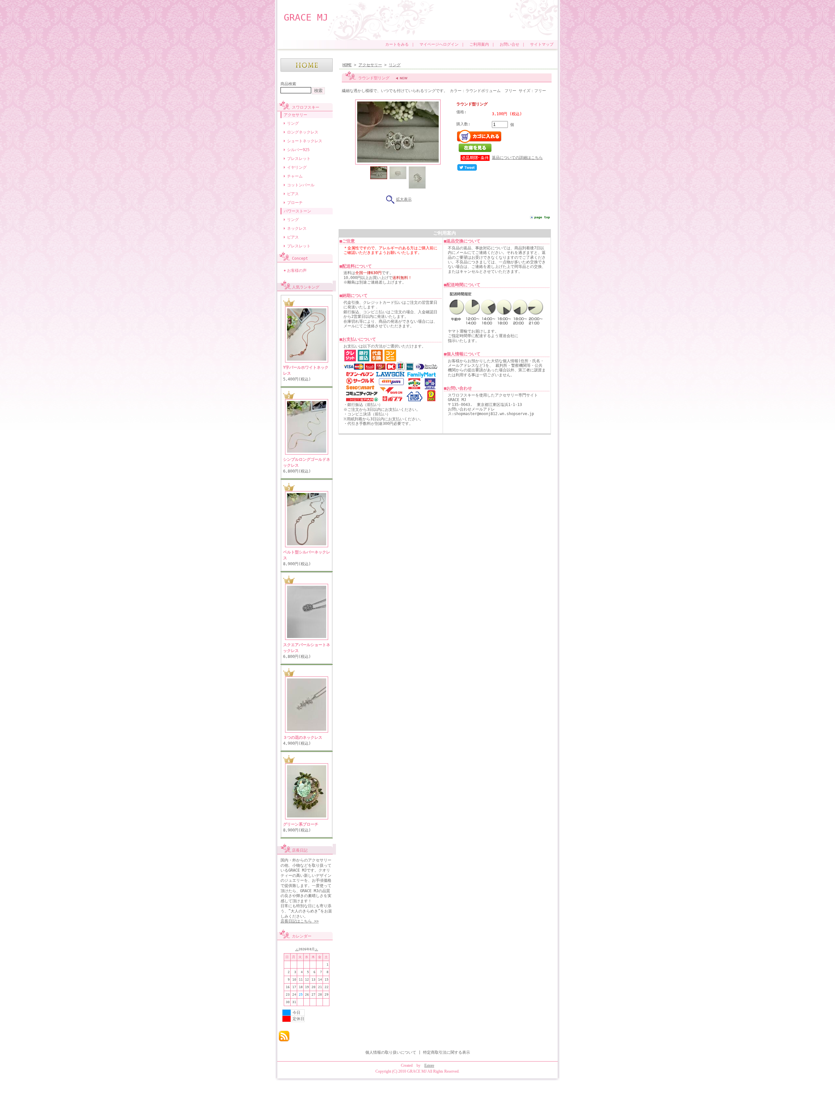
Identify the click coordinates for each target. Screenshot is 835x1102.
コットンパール (300, 185)
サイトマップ (542, 44)
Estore (429, 1065)
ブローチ (295, 202)
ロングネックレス (302, 132)
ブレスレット (299, 158)
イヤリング (297, 167)
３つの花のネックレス (302, 737)
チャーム (295, 176)
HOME (347, 65)
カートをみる (397, 44)
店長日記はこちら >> (300, 921)
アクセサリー (295, 115)
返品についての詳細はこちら (517, 157)
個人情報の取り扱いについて (390, 1052)
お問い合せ (509, 44)
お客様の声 (297, 270)
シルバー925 (298, 149)
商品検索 (288, 84)
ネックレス (297, 228)
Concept (300, 258)
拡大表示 (404, 199)
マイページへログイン (439, 44)
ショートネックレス (304, 141)
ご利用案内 (479, 44)
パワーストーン (297, 211)
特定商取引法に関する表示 (446, 1052)
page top (542, 217)
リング (293, 123)
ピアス (293, 194)
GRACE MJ (306, 17)
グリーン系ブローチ (300, 824)
